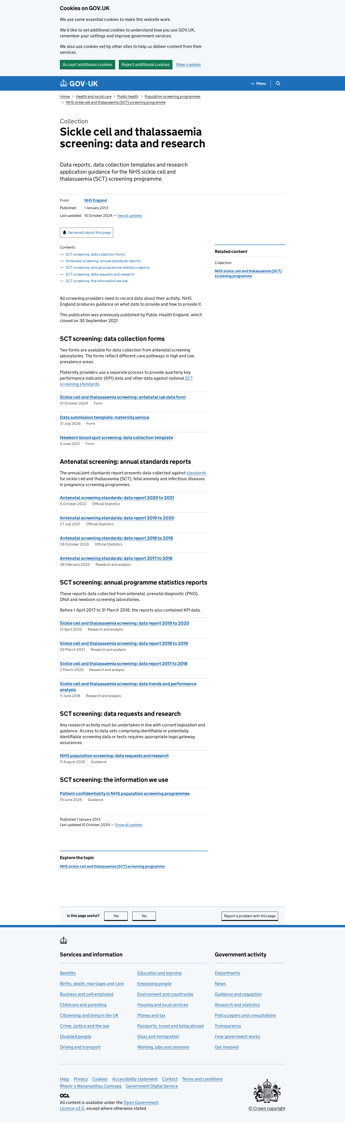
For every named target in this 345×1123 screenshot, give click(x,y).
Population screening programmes (172, 96)
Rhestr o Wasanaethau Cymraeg (90, 1086)
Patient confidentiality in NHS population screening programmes (125, 793)
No (149, 916)
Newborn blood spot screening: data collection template (116, 437)
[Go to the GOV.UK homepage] (79, 83)
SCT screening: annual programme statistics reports (108, 267)
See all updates (130, 215)
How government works (237, 1036)
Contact (170, 1079)
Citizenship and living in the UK (89, 1015)
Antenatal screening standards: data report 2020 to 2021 (117, 497)
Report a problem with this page (250, 916)
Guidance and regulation (238, 994)
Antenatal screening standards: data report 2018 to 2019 (116, 538)
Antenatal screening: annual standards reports (103, 261)
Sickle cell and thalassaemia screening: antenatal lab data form (123, 397)
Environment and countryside (165, 994)
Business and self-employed (86, 994)
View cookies (188, 64)
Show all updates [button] (128, 825)
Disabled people (75, 1036)
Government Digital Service (152, 1086)
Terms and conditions (202, 1079)
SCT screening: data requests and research (100, 274)
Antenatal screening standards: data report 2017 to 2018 (116, 558)
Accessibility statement (134, 1079)
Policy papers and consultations (245, 1015)
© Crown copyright (267, 1108)
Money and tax (151, 1015)
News (220, 983)
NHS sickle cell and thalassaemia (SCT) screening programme (115, 102)
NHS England (95, 200)
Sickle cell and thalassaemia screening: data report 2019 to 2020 (124, 623)
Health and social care (93, 96)
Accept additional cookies (87, 64)
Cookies (100, 1079)
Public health (127, 96)
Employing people (154, 983)
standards (196, 473)
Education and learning (159, 973)
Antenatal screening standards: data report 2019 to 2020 (117, 518)
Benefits (68, 973)
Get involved (227, 1047)
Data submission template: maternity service (104, 417)
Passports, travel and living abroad (170, 1026)
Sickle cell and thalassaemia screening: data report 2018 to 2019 (124, 643)
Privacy (81, 1079)
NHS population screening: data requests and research (114, 755)
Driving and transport (80, 1047)
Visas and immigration (158, 1036)
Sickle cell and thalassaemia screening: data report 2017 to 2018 (124, 663)
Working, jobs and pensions (163, 1047)
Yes (120, 916)
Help (64, 1079)
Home (65, 96)
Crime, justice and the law (84, 1026)
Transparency (228, 1026)
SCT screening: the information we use (97, 281)
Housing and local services (162, 1004)
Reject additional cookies (146, 64)
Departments (227, 973)
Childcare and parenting (83, 1004)
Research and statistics (237, 1004)
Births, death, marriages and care (92, 983)
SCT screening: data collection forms (95, 254)
